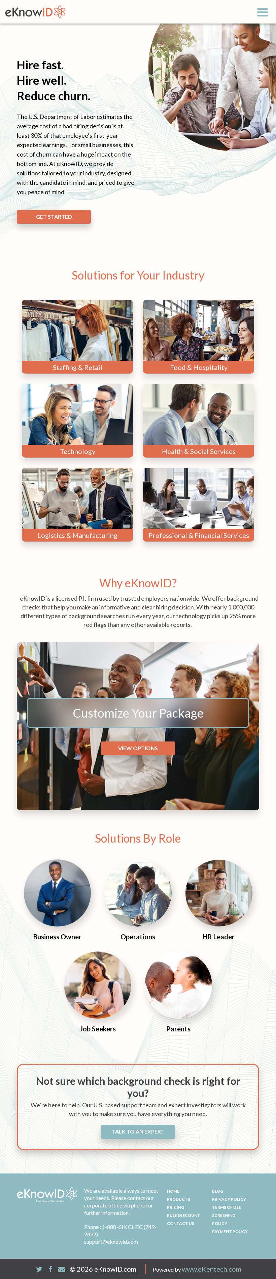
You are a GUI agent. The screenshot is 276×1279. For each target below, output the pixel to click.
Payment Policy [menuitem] (230, 1231)
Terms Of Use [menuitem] (226, 1207)
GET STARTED (54, 216)
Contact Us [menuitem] (180, 1223)
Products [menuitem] (178, 1199)
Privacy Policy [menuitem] (229, 1199)
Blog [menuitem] (217, 1191)
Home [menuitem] (173, 1191)
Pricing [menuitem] (175, 1207)
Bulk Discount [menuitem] (183, 1215)
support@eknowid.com (111, 1241)
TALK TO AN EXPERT (138, 1131)
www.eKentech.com (211, 1269)
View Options (138, 748)
